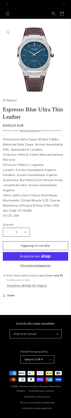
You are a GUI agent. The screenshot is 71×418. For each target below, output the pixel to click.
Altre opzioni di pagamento (35, 265)
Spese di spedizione (30, 130)
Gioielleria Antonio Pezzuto (34, 386)
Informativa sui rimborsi (41, 391)
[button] (7, 13)
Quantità (8, 224)
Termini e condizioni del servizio (37, 402)
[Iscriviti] (57, 333)
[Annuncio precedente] (7, 4)
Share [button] (11, 295)
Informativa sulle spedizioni (37, 408)
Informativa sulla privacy (37, 396)
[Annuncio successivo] (64, 4)
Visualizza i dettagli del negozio (27, 285)
